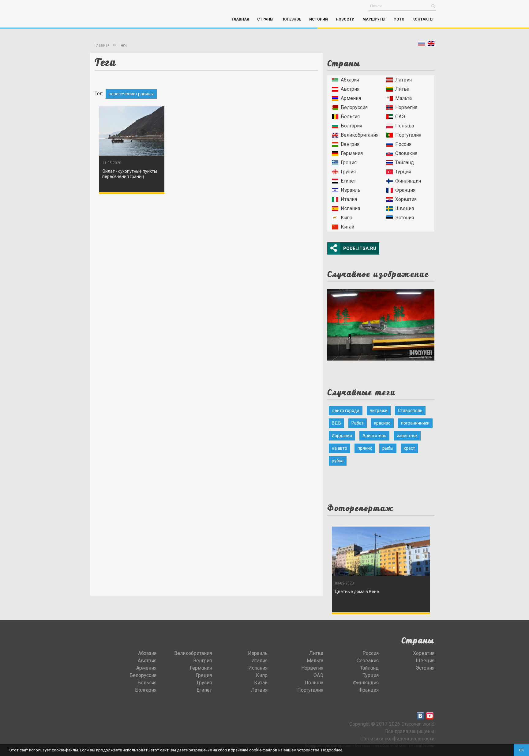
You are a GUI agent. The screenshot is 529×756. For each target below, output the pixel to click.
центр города (345, 410)
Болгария (351, 126)
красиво (382, 423)
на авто (339, 448)
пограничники (415, 423)
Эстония (404, 218)
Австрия (350, 89)
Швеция (404, 208)
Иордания (342, 435)
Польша (404, 126)
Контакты (422, 19)
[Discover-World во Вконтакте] (420, 716)
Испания (350, 208)
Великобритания (359, 135)
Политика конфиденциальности (397, 739)
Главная (240, 19)
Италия (349, 199)
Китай (347, 227)
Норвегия (406, 107)
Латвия (403, 80)
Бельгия (350, 116)
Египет (348, 181)
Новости (345, 19)
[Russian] (421, 44)
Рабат (357, 423)
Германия (352, 153)
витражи (379, 410)
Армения (351, 98)
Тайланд (404, 162)
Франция (405, 190)
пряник (365, 448)
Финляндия (408, 181)
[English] (431, 44)
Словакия (406, 153)
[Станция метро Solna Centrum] (380, 323)
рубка (337, 460)
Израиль (350, 190)
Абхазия (350, 80)
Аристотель (374, 435)
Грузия (348, 172)
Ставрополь (410, 410)
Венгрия (350, 144)
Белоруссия (354, 107)
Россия (403, 144)
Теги (123, 45)
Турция (403, 172)
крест (409, 448)
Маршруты (373, 19)
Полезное (291, 19)
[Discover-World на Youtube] (429, 716)
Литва (402, 89)
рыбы (387, 448)
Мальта (403, 98)
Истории (318, 19)
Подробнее (331, 750)
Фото (398, 19)
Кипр (346, 218)
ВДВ (336, 423)
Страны (265, 19)
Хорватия (406, 199)
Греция (349, 162)
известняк (407, 435)
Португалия (408, 135)
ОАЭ (400, 116)
